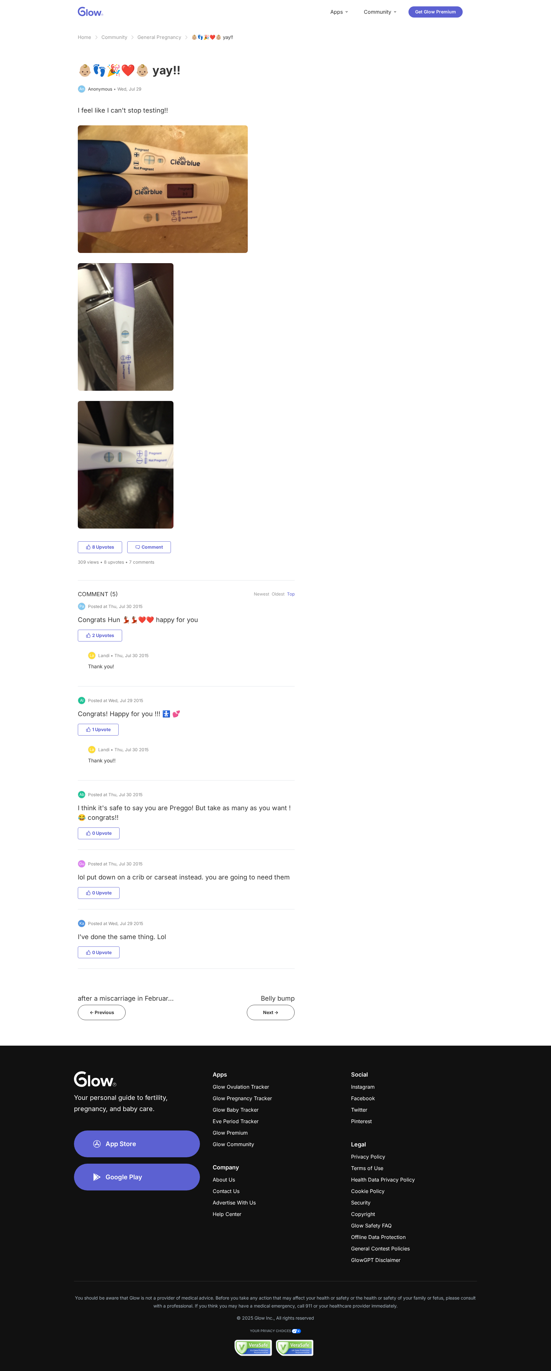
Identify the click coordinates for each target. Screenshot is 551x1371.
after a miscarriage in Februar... (126, 998)
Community (114, 37)
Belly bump (278, 998)
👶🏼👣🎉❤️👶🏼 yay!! (212, 37)
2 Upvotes (103, 635)
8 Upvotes (103, 547)
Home (84, 37)
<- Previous (102, 1012)
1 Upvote (101, 729)
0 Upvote (102, 833)
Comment (152, 547)
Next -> (270, 1012)
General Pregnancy (159, 37)
